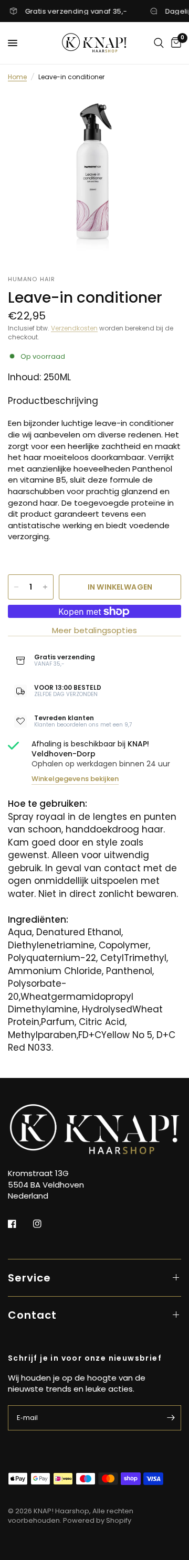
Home (17, 76)
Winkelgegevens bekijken (75, 778)
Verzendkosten (74, 328)
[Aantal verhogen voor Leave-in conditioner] (45, 587)
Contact (32, 1315)
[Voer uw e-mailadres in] (170, 1417)
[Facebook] (19, 1223)
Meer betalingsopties (94, 630)
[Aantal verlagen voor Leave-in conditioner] (16, 587)
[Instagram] (44, 1223)
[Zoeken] (158, 43)
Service (29, 1277)
